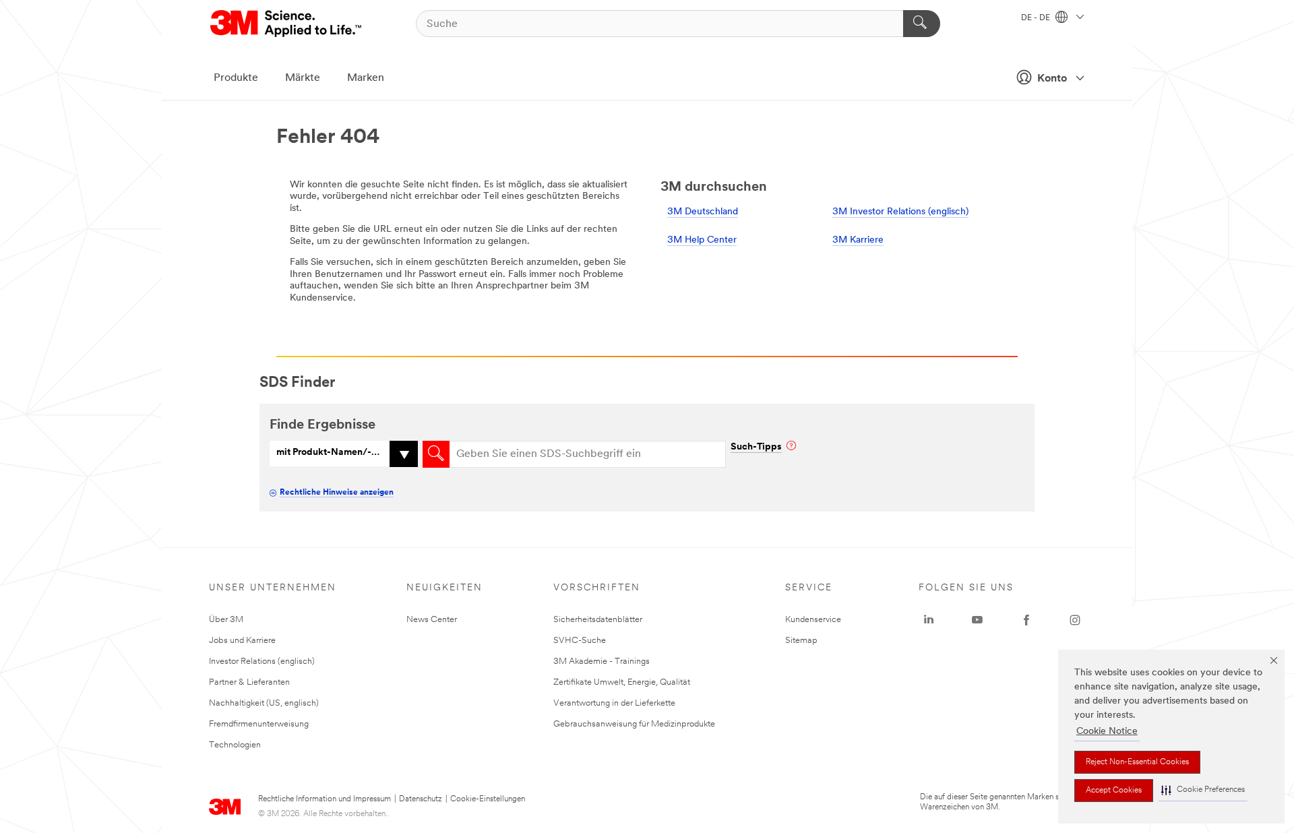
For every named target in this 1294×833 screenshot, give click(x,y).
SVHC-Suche (579, 640)
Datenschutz (420, 799)
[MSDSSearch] (436, 454)
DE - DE (1036, 18)
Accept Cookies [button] (1114, 790)
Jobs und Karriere (242, 640)
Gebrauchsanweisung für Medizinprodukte (634, 724)
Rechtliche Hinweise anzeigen (337, 493)
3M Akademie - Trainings (601, 661)
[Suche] (921, 23)
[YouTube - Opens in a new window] (977, 620)
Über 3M (226, 619)
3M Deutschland (702, 212)
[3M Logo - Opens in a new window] (286, 23)
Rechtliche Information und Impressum (324, 799)
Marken (365, 78)
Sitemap (801, 640)
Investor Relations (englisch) (262, 661)
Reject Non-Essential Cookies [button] (1137, 762)
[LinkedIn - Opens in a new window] (929, 620)
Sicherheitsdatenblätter (597, 619)
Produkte (236, 78)
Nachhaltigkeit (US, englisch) (264, 703)
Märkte (302, 78)
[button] (1203, 790)
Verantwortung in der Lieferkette (614, 703)
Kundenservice (813, 619)
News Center (431, 619)
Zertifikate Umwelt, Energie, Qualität (621, 682)
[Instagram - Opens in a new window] (1075, 620)
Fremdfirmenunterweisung (259, 724)
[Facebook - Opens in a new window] (1026, 620)
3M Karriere (858, 240)
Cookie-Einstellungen (487, 799)
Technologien (235, 745)
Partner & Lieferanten (249, 682)
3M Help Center (702, 240)
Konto (1052, 78)
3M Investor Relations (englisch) (900, 212)
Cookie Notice (1107, 732)
